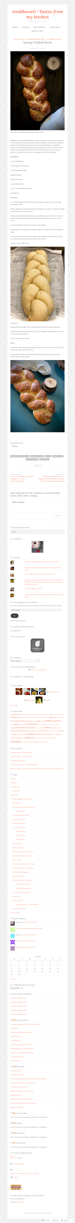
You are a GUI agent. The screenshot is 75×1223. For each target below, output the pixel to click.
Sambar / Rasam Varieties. (23, 888)
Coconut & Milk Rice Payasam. (33, 588)
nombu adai (37, 727)
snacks (30, 733)
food (17, 1158)
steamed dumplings (16, 738)
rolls (53, 730)
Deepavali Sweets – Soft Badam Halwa (21, 752)
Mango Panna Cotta (16, 1036)
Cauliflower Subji (57, 714)
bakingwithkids (37, 456)
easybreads (44, 459)
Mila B (17, 947)
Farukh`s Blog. (20, 1133)
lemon (44, 724)
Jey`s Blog (18, 1123)
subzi (24, 738)
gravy (43, 721)
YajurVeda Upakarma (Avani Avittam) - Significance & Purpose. (42, 561)
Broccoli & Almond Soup (17, 1056)
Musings (13, 728)
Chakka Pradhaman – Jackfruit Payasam (27, 904)
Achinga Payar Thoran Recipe (18, 1087)
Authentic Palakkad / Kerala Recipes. (22, 799)
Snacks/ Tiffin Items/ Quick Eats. (21, 892)
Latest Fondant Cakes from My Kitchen (21, 1044)
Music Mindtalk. (40, 27)
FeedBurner (21, 1202)
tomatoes (15, 741)
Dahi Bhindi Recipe (15, 1095)
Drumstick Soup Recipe (17, 1075)
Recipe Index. (55, 27)
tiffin (54, 738)
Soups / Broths (16, 896)
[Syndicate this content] (13, 1020)
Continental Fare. (21, 831)
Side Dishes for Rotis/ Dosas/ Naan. (22, 880)
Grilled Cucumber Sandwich (34, 928)
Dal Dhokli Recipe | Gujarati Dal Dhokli (21, 1099)
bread (48, 456)
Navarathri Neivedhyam (25, 728)
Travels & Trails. (37, 31)
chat (63, 714)
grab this (12, 1158)
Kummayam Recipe (15, 1070)
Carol (17, 941)
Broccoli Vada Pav (15, 1040)
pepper (56, 727)
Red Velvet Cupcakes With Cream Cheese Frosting (25, 1024)
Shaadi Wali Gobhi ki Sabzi (17, 760)
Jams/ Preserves (17, 843)
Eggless (41, 717)
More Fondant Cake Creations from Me (21, 1032)
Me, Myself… (26, 27)
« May (12, 979)
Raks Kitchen (19, 1067)
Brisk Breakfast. (16, 803)
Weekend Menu (37, 742)
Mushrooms (57, 724)
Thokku (51, 738)
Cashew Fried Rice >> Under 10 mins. (21, 756)
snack (24, 734)
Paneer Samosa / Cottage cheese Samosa (22, 1052)
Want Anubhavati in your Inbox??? (26, 602)
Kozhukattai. (31, 724)
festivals (30, 721)
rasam (22, 731)
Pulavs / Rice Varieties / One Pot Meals (23, 864)
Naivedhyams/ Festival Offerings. (21, 856)
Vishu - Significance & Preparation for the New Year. (39, 574)
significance (20, 734)
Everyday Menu (59, 717)
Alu (11, 714)
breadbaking (58, 456)
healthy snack (51, 720)
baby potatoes (16, 714)
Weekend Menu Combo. (19, 908)
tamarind (29, 737)
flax (33, 721)
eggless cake (46, 717)
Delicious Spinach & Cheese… (29, 941)
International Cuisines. (18, 827)
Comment (58, 515)
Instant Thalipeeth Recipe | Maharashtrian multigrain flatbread (28, 1079)
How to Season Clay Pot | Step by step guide (23, 1103)
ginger (38, 721)
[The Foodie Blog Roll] (17, 1164)
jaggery (17, 724)
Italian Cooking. (20, 835)
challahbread (32, 459)
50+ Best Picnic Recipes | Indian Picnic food (22, 1083)
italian (11, 724)
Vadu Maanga (29, 742)
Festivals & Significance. (19, 823)
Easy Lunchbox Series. (18, 819)
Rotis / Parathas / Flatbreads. (20, 872)
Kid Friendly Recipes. (54, 39)
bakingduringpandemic (20, 456)
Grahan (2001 (16, 791)
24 (27, 971)
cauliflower (51, 714)
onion (42, 728)
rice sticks (38, 730)
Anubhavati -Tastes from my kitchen (37, 14)
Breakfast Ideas (36, 714)
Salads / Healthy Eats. (18, 876)
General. (15, 27)
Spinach (58, 734)
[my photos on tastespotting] (37, 670)
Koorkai (23, 724)
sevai (59, 731)
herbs (60, 721)
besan (27, 714)
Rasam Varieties (30, 731)
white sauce (45, 742)
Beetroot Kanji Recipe (16, 1107)
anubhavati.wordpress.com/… (18, 998)
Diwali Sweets (32, 717)
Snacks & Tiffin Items (42, 734)
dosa (37, 717)
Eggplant (52, 717)
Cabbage (43, 714)
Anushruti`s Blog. (21, 1113)
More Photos (14, 705)
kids (21, 724)
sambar (56, 730)
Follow (14, 616)
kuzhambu (39, 724)
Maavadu (49, 724)
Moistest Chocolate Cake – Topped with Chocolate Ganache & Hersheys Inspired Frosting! (51, 478)
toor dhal (24, 742)
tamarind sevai (45, 738)
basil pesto (23, 714)
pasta (52, 728)
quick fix (17, 731)
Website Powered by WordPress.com (37, 1213)
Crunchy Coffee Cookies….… (30, 935)
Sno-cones (53, 734)
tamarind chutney (38, 738)
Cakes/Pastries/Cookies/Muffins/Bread (23, 807)
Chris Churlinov (20, 928)
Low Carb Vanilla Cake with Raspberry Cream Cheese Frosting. (21, 478)
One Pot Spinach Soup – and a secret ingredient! (24, 764)
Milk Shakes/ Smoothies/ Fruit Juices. (22, 852)
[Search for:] (37, 532)
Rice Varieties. (45, 731)
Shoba (42, 48)
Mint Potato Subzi (15, 1061)
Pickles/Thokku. (16, 860)
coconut (20, 717)
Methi (52, 724)
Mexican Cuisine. (21, 839)
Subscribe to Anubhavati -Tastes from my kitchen (24, 1173)
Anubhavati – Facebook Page (23, 677)
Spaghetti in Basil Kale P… (28, 947)
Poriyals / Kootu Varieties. (23, 884)
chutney (14, 717)
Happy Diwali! (14, 1028)
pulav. (12, 731)
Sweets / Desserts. (17, 900)
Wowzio (12, 1156)
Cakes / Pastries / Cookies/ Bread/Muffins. (29, 39)
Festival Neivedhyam (18, 721)
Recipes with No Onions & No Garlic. (22, 868)
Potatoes (60, 727)
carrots (46, 714)
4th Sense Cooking (21, 1020)
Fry (35, 721)
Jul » (15, 979)
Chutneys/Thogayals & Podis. (20, 815)
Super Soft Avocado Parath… (29, 922)
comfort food (26, 717)
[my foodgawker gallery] (37, 652)
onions (47, 727)
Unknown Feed (20, 1143)
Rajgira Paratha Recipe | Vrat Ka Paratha (21, 1091)
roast (50, 730)
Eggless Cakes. (20, 811)
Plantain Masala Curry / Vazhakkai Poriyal (21, 1048)
